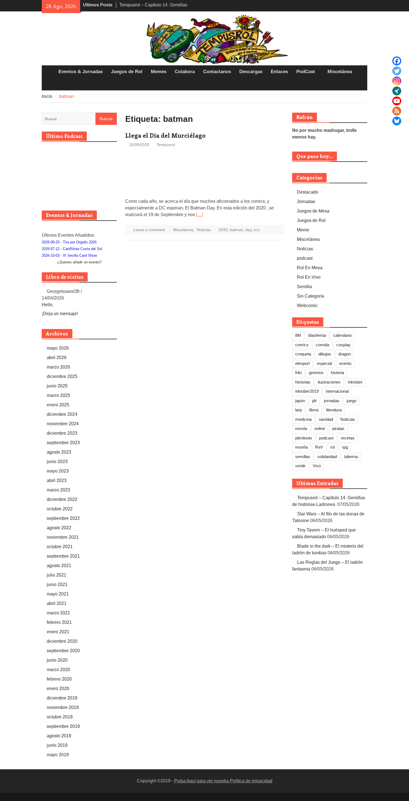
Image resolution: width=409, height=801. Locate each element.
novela (301, 428)
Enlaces (279, 71)
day (248, 230)
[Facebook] (396, 60)
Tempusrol (166, 144)
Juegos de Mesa (313, 211)
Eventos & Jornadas (80, 71)
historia (337, 372)
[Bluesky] (396, 121)
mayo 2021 (58, 594)
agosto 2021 (59, 565)
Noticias (204, 230)
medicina (303, 419)
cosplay (343, 344)
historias (303, 382)
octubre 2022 (60, 508)
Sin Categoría (310, 296)
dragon (344, 354)
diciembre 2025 (62, 376)
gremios (316, 372)
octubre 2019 (60, 717)
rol (332, 447)
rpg (345, 447)
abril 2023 (56, 480)
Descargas (250, 71)
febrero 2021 (59, 622)
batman (236, 230)
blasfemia (317, 335)
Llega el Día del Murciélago (165, 135)
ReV (319, 447)
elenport (302, 363)
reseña (301, 447)
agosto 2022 (59, 527)
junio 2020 (57, 660)
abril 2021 (56, 603)
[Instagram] (396, 80)
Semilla (304, 286)
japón (300, 400)
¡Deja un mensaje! (60, 313)
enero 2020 (58, 688)
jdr (314, 400)
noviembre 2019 (63, 707)
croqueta (303, 354)
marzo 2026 (58, 367)
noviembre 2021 (63, 537)
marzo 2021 (58, 612)
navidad (326, 419)
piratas (338, 428)
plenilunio (303, 438)
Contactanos (217, 71)
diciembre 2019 (62, 698)
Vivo (317, 465)
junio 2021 (57, 584)
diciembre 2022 (62, 499)
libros (314, 409)
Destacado (307, 192)
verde (300, 465)
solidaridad (327, 456)
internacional (337, 391)
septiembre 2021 (63, 556)
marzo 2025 (58, 395)
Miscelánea (339, 71)
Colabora (185, 71)
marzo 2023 (58, 490)
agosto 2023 (59, 452)
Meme (303, 230)
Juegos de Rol (126, 71)
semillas (302, 456)
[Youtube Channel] (396, 101)
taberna (351, 456)
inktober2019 (307, 391)
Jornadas (306, 201)
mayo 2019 (58, 754)
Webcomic (307, 305)
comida (322, 344)
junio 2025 (57, 386)
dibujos (324, 354)
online (319, 428)
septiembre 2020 (63, 650)
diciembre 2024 (62, 414)
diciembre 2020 (62, 641)
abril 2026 (56, 357)
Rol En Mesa (309, 267)
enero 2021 (58, 631)
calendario (342, 335)
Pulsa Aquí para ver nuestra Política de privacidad (223, 780)
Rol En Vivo (309, 277)
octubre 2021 (60, 546)
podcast (304, 258)
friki (298, 372)
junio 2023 (57, 461)
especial (324, 363)
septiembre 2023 (63, 442)
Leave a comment (149, 230)
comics (302, 344)
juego (351, 400)
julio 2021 (56, 575)
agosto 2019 (59, 735)
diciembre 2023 (62, 433)
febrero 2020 (59, 679)
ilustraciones (329, 382)
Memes (158, 71)
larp (298, 409)
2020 (223, 230)
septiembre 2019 (63, 726)
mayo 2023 (58, 471)
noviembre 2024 (63, 423)
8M (298, 335)
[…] (199, 214)
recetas (347, 438)
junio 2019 (57, 745)
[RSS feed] (396, 111)
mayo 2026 (58, 348)
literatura (334, 409)
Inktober (355, 382)
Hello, (47, 304)
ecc (257, 230)
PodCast (305, 71)
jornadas (331, 400)
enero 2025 (58, 404)
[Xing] (396, 90)
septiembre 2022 (63, 518)
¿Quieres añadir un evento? (79, 262)
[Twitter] (396, 70)
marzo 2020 (58, 669)
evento (345, 363)
